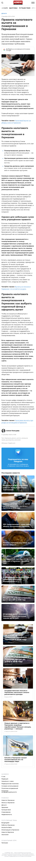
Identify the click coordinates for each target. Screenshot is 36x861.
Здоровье (13, 8)
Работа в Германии (8, 825)
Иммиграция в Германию (10, 830)
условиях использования (25, 856)
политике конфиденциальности (11, 856)
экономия (17, 440)
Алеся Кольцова (12, 431)
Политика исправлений (9, 788)
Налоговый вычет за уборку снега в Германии (16, 121)
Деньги (4, 8)
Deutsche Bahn (6, 827)
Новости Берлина (7, 832)
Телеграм (4, 843)
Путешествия (24, 8)
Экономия (4, 834)
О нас (3, 776)
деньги (14, 438)
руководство (10, 440)
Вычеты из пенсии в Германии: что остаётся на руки (15, 288)
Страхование (6, 812)
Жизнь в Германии (7, 802)
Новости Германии (7, 800)
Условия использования (9, 786)
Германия (8, 438)
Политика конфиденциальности (9, 791)
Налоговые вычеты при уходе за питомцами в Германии (17, 421)
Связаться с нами (7, 781)
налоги (19, 438)
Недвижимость (6, 814)
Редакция (4, 779)
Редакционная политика (9, 783)
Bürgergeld (5, 823)
